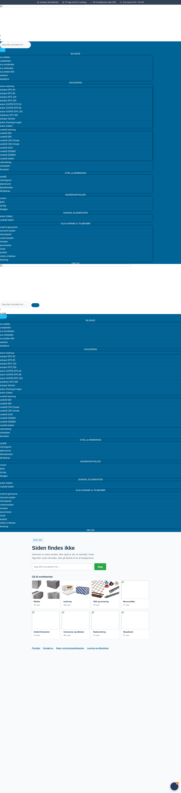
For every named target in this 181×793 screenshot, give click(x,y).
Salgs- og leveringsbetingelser (70, 648)
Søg (100, 566)
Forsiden (36, 648)
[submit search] (35, 45)
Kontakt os (48, 648)
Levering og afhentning (98, 648)
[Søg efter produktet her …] (15, 45)
